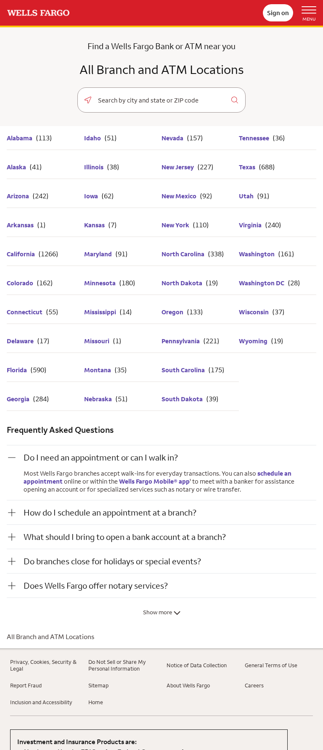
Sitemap (98, 685)
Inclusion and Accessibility (41, 702)
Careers (254, 685)
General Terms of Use (271, 665)
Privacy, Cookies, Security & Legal (43, 665)
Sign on (278, 13)
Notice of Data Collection (197, 665)
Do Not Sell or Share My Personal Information (117, 665)
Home (95, 702)
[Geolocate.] (88, 100)
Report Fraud (26, 685)
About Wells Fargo (188, 685)
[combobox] (161, 100)
